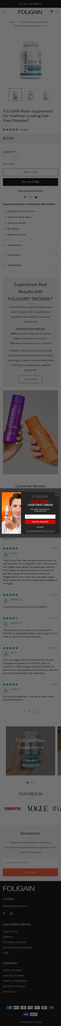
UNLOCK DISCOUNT (40, 522)
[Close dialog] (57, 494)
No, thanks (40, 527)
